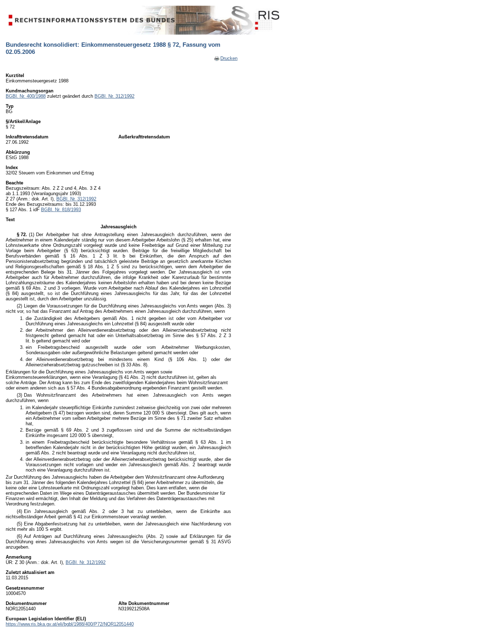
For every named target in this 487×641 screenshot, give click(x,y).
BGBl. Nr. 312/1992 (114, 96)
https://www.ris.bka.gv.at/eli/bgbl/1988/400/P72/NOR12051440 (70, 624)
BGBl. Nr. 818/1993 (61, 209)
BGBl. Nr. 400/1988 (26, 96)
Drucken (228, 58)
